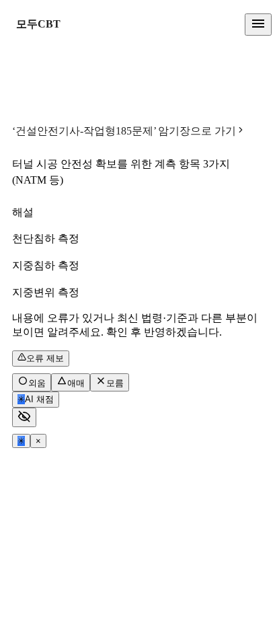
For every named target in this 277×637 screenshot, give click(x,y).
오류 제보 (45, 358)
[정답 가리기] (24, 417)
